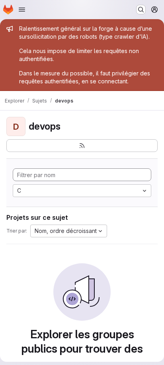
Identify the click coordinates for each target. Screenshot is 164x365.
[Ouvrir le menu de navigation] (22, 9)
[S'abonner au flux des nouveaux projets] (82, 145)
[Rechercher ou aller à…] (141, 9)
